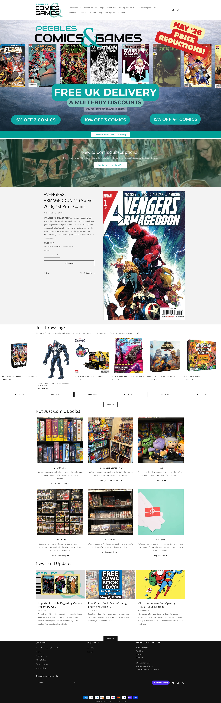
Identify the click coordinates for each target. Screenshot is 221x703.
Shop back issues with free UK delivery (110, 134)
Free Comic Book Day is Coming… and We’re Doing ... (108, 604)
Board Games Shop (59, 483)
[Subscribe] (74, 682)
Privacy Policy (41, 660)
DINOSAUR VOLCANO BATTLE (193, 376)
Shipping (57, 246)
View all (110, 404)
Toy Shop (159, 480)
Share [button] (48, 273)
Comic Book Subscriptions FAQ (47, 648)
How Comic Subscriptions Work (110, 165)
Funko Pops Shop (59, 555)
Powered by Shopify (120, 702)
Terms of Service (42, 664)
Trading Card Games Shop (109, 480)
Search (38, 652)
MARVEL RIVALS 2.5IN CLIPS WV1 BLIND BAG (89, 376)
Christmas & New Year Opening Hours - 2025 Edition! (157, 604)
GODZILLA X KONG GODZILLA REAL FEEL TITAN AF (127, 376)
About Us (89, 652)
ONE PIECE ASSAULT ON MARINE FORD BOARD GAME (19, 376)
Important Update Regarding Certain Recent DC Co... (60, 604)
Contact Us (90, 648)
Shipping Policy (41, 656)
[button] (75, 7)
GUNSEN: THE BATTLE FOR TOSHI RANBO (161, 376)
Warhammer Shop (109, 552)
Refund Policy (41, 668)
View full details (86, 273)
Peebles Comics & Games (106, 702)
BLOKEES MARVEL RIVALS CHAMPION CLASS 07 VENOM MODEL (54, 384)
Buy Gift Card (159, 555)
